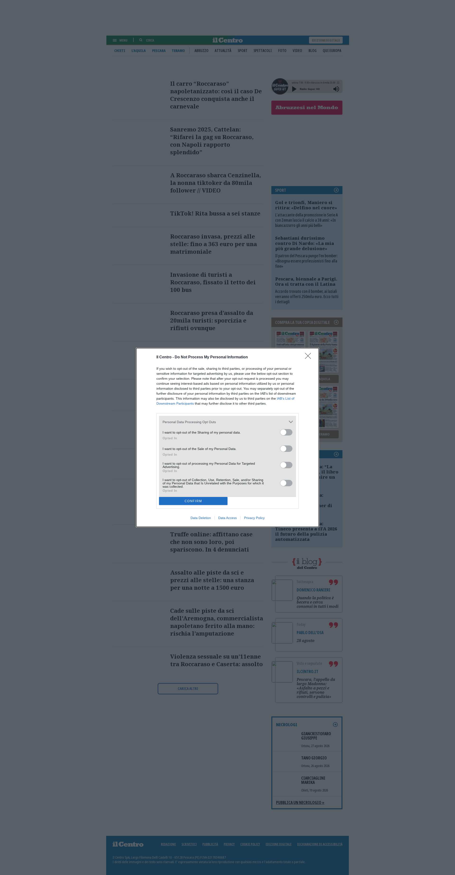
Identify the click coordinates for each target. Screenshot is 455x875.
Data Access (227, 518)
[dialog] (227, 437)
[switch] (286, 432)
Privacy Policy (254, 518)
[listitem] (227, 421)
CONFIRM (193, 501)
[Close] (309, 357)
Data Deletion (201, 518)
